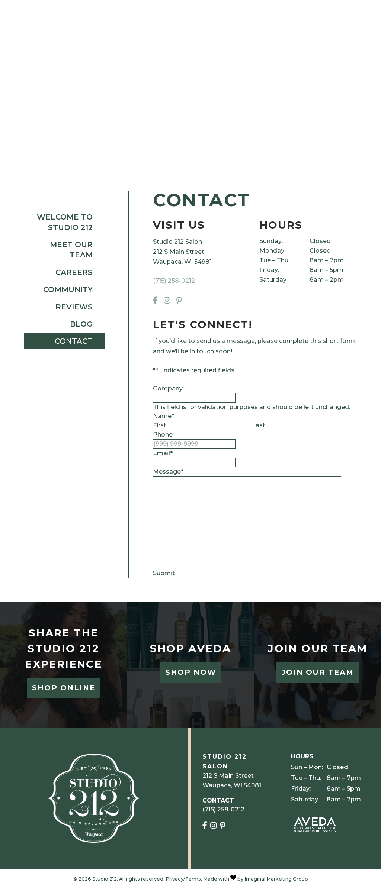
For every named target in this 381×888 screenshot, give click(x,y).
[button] (157, 300)
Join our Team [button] (317, 672)
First (159, 425)
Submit (164, 573)
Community (68, 289)
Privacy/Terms (183, 879)
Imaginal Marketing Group (276, 879)
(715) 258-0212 (174, 280)
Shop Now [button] (190, 672)
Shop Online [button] (63, 687)
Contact (74, 341)
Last (258, 425)
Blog (81, 324)
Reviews (74, 306)
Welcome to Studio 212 (65, 222)
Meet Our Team (71, 249)
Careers (74, 272)
